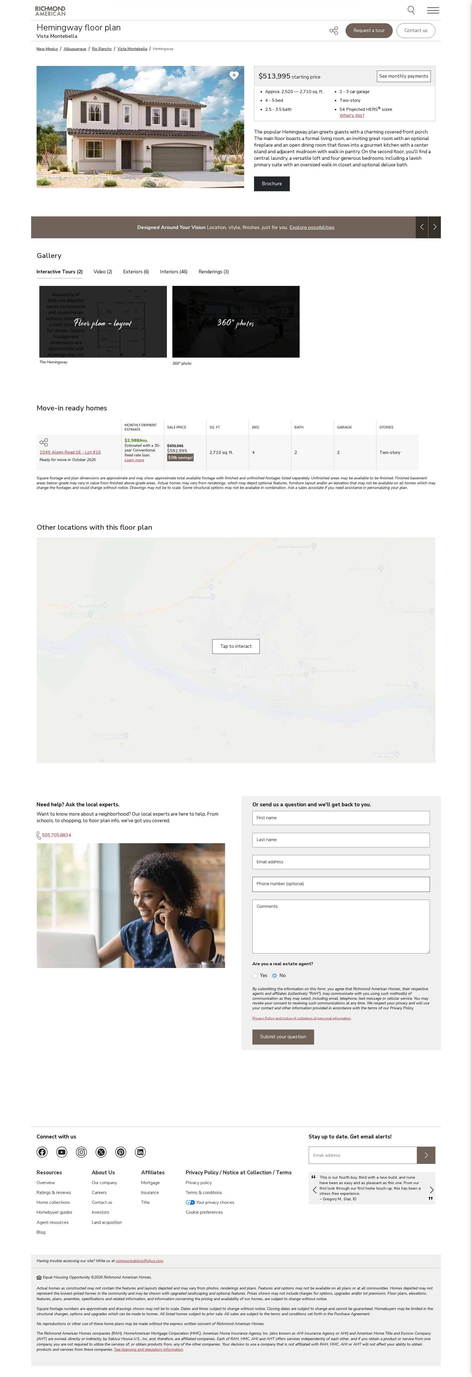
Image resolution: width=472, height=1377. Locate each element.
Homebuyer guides (54, 1212)
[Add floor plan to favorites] (234, 75)
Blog (41, 1232)
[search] (412, 11)
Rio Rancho (102, 48)
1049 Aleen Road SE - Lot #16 (70, 452)
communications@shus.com (139, 1260)
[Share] (334, 31)
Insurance (150, 1193)
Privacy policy (199, 1183)
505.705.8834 (56, 835)
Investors (100, 1212)
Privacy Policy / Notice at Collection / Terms (239, 1173)
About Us (103, 1173)
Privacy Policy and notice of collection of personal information (301, 1018)
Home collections (53, 1202)
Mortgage (150, 1183)
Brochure (272, 184)
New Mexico (47, 48)
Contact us (416, 30)
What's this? (352, 115)
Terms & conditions (204, 1193)
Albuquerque (75, 48)
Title (145, 1202)
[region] (236, 447)
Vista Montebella (132, 48)
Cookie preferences (204, 1212)
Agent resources (53, 1222)
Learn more (134, 460)
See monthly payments (403, 76)
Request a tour (369, 30)
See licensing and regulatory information (148, 1349)
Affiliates (153, 1173)
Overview (46, 1183)
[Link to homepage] (50, 10)
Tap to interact (236, 646)
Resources (49, 1173)
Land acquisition (107, 1222)
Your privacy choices (214, 1202)
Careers (99, 1193)
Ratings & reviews (54, 1193)
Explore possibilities (312, 227)
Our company (104, 1183)
